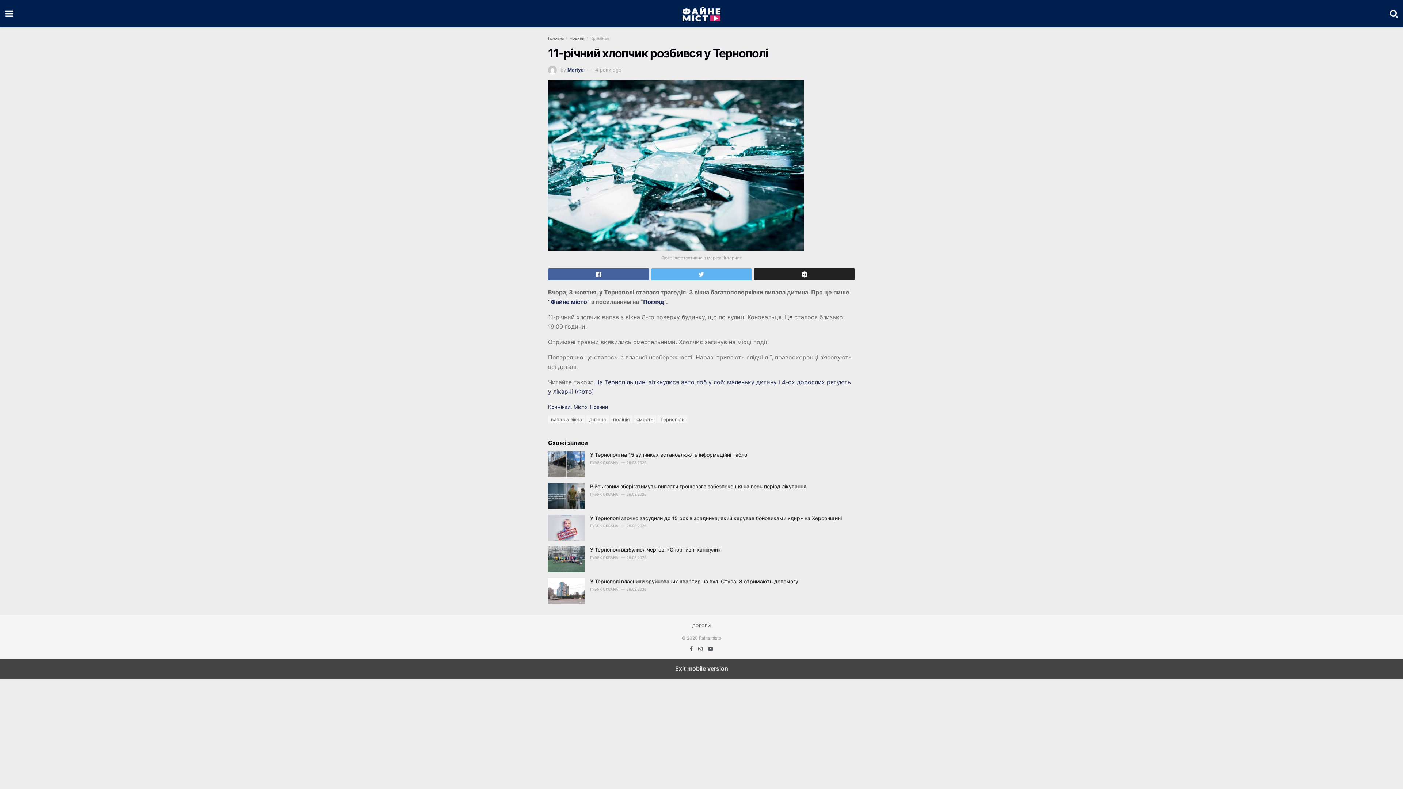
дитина (597, 419)
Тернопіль (672, 419)
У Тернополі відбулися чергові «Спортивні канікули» (655, 549)
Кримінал (599, 38)
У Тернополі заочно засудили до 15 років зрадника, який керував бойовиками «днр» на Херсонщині (716, 518)
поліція (621, 419)
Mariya (575, 70)
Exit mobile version (701, 668)
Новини (577, 38)
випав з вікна (566, 419)
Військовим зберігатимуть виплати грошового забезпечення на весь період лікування (698, 486)
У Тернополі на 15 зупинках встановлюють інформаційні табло (668, 454)
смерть (644, 419)
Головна (556, 38)
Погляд (653, 301)
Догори (701, 625)
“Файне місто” (569, 301)
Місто (580, 407)
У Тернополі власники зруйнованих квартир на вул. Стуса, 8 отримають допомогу (694, 581)
